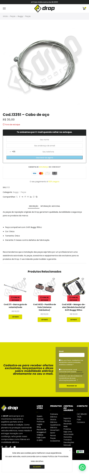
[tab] (33, 206)
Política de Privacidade (58, 456)
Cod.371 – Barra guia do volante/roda (15, 306)
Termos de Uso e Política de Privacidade (71, 373)
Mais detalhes (37, 461)
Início (5, 16)
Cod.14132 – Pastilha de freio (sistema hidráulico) (44, 307)
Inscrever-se (72, 386)
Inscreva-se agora (44, 157)
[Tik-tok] (10, 447)
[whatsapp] (33, 197)
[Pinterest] (25, 197)
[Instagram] (6, 447)
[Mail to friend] (28, 197)
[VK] (22, 197)
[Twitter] (17, 197)
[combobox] (10, 152)
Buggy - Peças (24, 16)
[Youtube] (15, 447)
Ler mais (15, 317)
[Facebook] (19, 197)
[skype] (36, 197)
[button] (82, 467)
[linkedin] (30, 197)
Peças (12, 16)
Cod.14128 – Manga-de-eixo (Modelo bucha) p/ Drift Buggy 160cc (73, 307)
